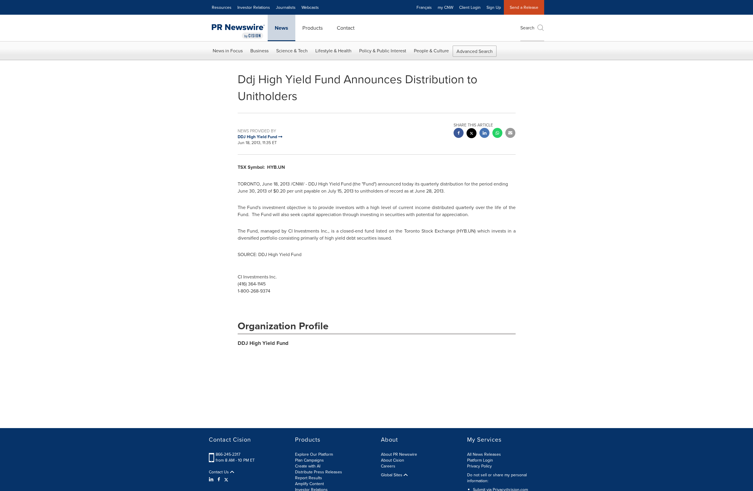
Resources (221, 7)
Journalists (286, 7)
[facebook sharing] (459, 133)
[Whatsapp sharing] (497, 133)
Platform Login (480, 460)
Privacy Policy (479, 466)
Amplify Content (309, 484)
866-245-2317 (228, 454)
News (281, 28)
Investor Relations (253, 7)
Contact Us (219, 472)
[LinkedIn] (212, 479)
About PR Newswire (399, 454)
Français (424, 7)
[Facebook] (218, 479)
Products (312, 27)
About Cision (392, 460)
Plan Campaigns (309, 460)
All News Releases (484, 454)
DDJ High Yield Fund (263, 343)
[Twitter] (226, 479)
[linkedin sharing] (484, 133)
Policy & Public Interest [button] (382, 50)
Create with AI (307, 466)
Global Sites (392, 475)
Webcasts (310, 7)
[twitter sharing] (472, 134)
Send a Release (524, 7)
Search (527, 27)
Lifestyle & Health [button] (333, 50)
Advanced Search (475, 51)
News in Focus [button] (228, 50)
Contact (345, 27)
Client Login (470, 7)
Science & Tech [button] (292, 50)
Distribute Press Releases (318, 472)
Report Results (308, 478)
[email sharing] (510, 133)
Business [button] (259, 50)
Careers (388, 466)
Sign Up (494, 7)
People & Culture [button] (431, 50)
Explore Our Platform (314, 454)
